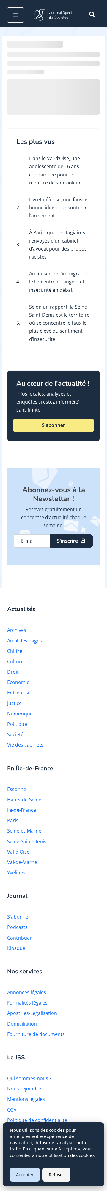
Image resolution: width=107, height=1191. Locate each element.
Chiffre (14, 651)
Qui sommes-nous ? (29, 1078)
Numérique (20, 713)
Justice (14, 703)
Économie (18, 682)
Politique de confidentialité (37, 1120)
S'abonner (53, 425)
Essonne (16, 789)
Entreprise (19, 692)
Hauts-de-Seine (24, 799)
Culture (15, 661)
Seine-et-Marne (24, 831)
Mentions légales (26, 1099)
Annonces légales (26, 992)
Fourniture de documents (36, 1034)
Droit (13, 672)
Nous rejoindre (24, 1088)
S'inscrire (67, 541)
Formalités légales (27, 1002)
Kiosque (16, 948)
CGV (12, 1110)
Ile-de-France (21, 810)
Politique (17, 724)
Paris (12, 820)
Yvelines (16, 872)
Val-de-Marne (22, 862)
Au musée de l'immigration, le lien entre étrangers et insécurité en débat (60, 281)
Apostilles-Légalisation (32, 1013)
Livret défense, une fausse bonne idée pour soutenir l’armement (58, 207)
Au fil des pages (24, 640)
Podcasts (17, 927)
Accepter (25, 1174)
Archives (16, 630)
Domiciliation (22, 1024)
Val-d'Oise (18, 852)
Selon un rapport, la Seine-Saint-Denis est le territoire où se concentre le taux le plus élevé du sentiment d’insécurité (59, 323)
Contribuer (19, 938)
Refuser (56, 1174)
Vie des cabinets (25, 745)
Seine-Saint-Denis (26, 841)
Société (15, 734)
